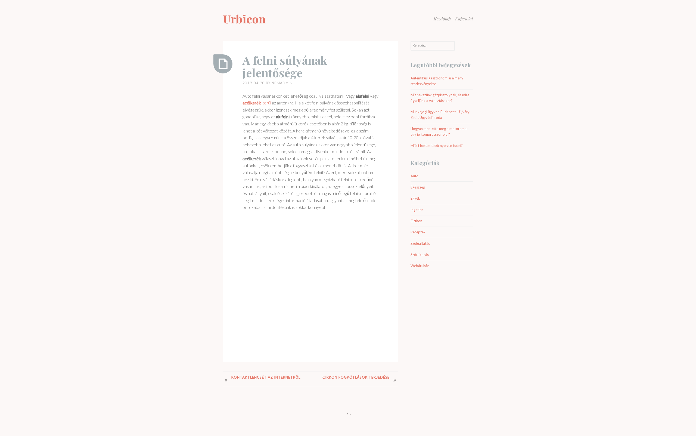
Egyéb (415, 198)
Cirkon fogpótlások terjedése (356, 377)
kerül (257, 102)
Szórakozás (420, 254)
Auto (414, 176)
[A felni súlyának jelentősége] (222, 63)
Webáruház (420, 266)
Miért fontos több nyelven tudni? (437, 145)
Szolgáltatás (420, 243)
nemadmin (282, 83)
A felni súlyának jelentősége (285, 66)
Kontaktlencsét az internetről (265, 377)
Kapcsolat (464, 18)
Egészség (418, 187)
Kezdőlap (442, 18)
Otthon (416, 221)
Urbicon (244, 18)
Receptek (418, 232)
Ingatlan (417, 210)
